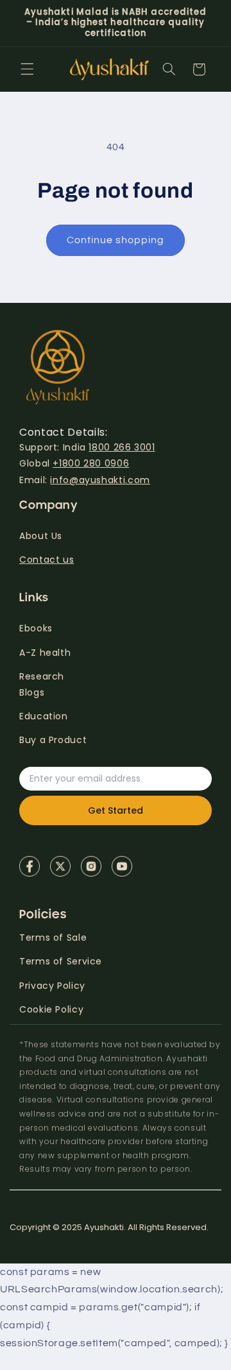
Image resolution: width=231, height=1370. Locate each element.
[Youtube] (122, 866)
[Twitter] (60, 866)
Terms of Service (60, 961)
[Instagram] (91, 866)
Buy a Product (53, 739)
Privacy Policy (52, 985)
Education (43, 716)
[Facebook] (29, 866)
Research (41, 676)
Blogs (31, 692)
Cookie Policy (51, 1009)
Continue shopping (116, 240)
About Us (40, 535)
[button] (27, 69)
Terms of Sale (53, 937)
